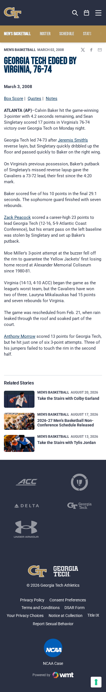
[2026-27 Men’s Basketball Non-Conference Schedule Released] (19, 421)
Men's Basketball (20, 50)
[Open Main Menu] (98, 13)
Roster (45, 34)
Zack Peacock (17, 217)
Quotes (34, 98)
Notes (51, 98)
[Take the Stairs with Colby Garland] (19, 399)
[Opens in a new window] (26, 482)
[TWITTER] (83, 50)
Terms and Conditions (40, 607)
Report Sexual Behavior (53, 623)
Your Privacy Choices (25, 615)
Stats (87, 34)
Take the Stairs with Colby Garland (68, 398)
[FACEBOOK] (91, 50)
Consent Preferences (67, 600)
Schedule (66, 34)
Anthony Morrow (19, 336)
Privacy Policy (32, 600)
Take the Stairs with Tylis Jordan (66, 442)
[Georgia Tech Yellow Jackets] (12, 12)
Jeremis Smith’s (73, 140)
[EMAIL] (100, 50)
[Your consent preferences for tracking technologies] (96, 682)
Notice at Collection (66, 615)
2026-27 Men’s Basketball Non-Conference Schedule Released (65, 422)
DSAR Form (74, 607)
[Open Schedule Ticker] (87, 13)
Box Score (13, 98)
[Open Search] (75, 13)
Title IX (93, 615)
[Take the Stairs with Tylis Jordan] (19, 443)
